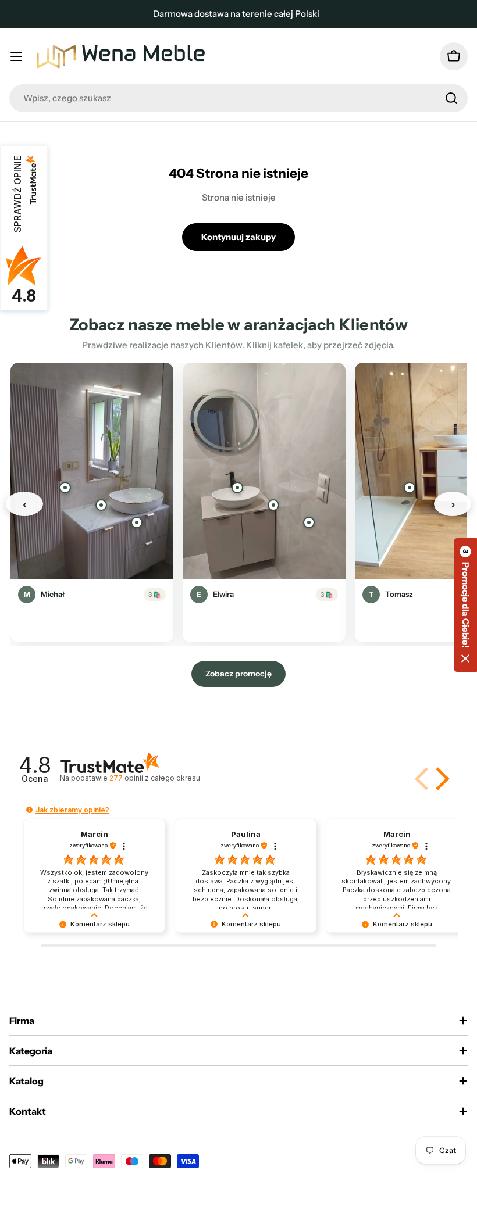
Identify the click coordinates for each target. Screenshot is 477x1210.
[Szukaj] (451, 98)
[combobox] (238, 98)
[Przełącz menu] (16, 56)
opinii (154, 778)
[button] (440, 779)
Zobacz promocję (238, 673)
